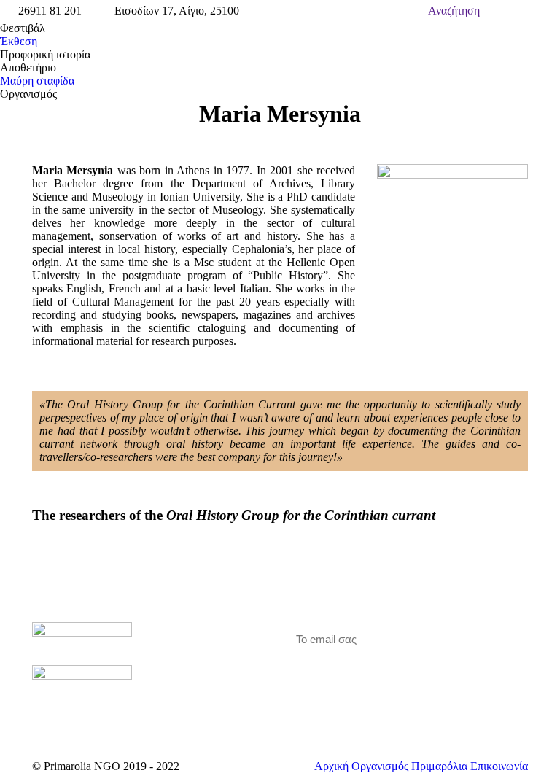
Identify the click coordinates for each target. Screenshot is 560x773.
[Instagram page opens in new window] (218, 673)
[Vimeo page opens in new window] (196, 673)
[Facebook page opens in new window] (175, 673)
